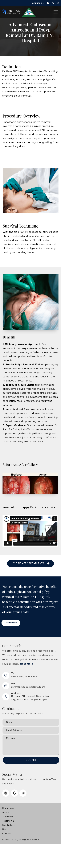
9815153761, (17, 677)
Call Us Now (11, 623)
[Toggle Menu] (55, 11)
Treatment (8, 817)
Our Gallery (8, 825)
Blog (4, 829)
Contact (6, 834)
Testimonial (8, 821)
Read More (26, 664)
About (5, 813)
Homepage (8, 808)
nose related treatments (27, 563)
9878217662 (31, 677)
